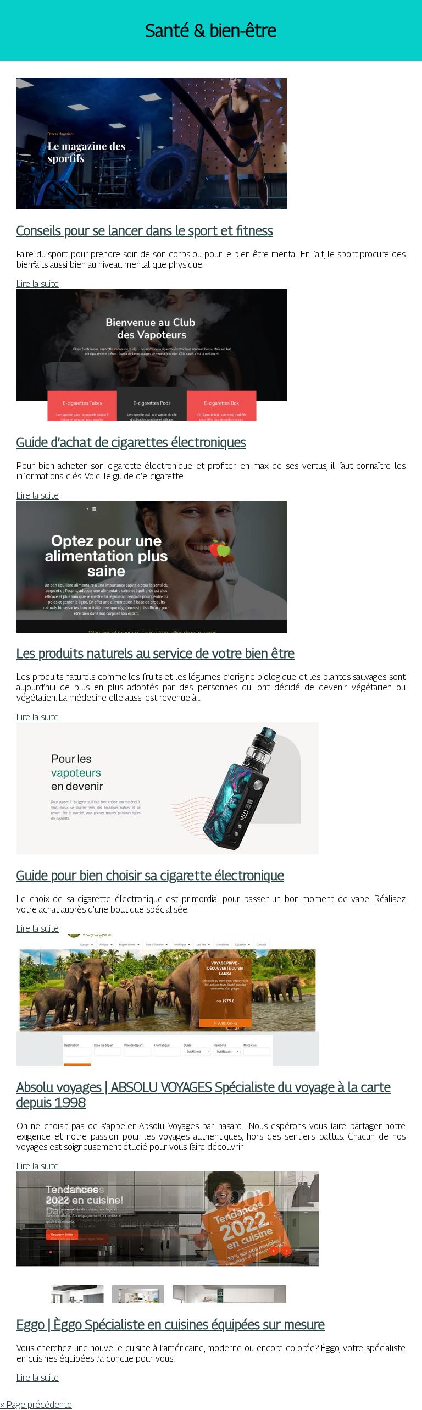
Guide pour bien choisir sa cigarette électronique (150, 875)
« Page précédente (36, 1405)
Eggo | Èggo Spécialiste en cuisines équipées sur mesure (170, 1324)
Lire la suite (37, 284)
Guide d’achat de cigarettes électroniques (131, 442)
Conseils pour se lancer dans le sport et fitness (144, 230)
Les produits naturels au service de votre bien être (155, 653)
